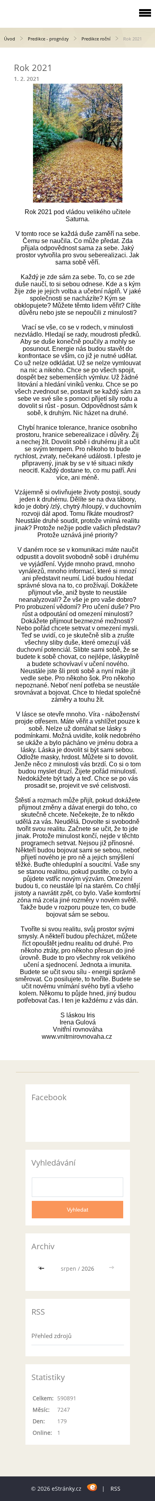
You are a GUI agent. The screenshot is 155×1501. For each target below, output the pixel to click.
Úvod (9, 39)
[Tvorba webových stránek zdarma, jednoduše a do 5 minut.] (92, 1487)
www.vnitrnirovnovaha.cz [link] (77, 1036)
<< (42, 1268)
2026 (87, 1268)
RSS (115, 1488)
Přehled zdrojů (51, 1336)
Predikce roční (95, 39)
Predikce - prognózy (48, 39)
